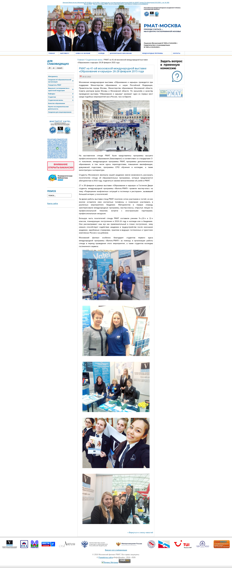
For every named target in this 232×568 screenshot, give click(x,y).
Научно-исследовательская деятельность (58, 108)
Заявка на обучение (83, 53)
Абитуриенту (64, 53)
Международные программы (152, 53)
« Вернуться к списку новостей (140, 533)
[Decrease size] (54, 69)
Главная (52, 53)
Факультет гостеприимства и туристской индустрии (58, 89)
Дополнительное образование (121, 53)
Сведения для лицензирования (59, 112)
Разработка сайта (106, 557)
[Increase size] (49, 69)
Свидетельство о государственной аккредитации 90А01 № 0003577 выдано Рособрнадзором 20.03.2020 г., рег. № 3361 (135, 2)
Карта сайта (52, 203)
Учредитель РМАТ (54, 85)
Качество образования (56, 103)
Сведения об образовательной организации (59, 81)
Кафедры (51, 94)
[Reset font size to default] (59, 69)
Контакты (176, 53)
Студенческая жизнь (94, 60)
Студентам (52, 97)
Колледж (101, 53)
